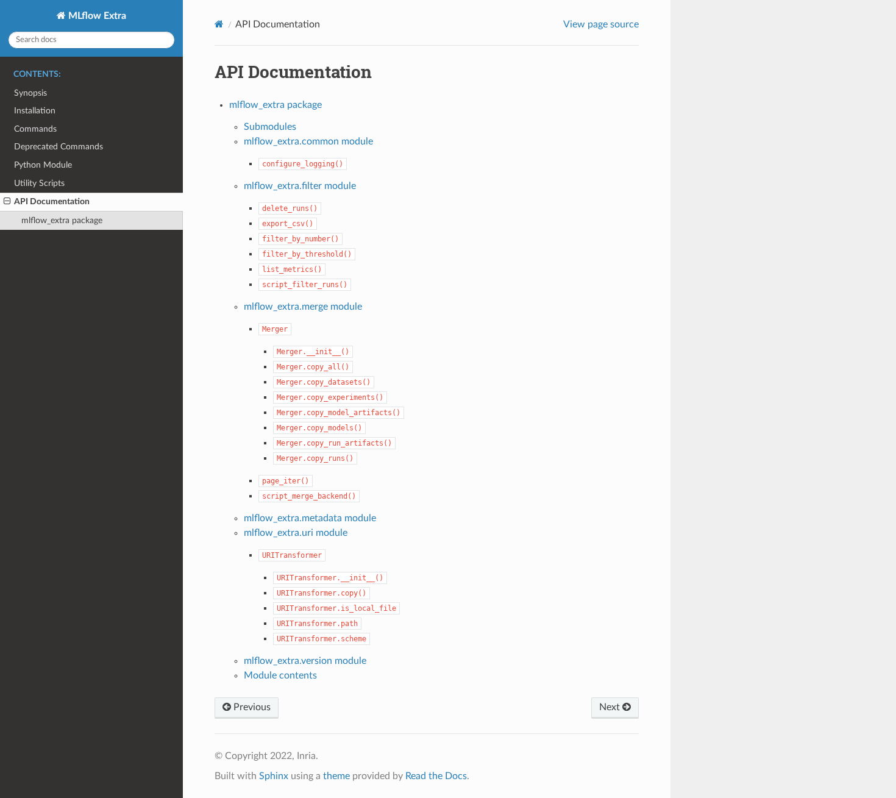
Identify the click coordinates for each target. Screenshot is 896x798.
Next (610, 707)
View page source (601, 24)
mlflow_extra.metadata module (310, 518)
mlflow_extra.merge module (303, 307)
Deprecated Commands (58, 146)
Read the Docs (436, 776)
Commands (35, 129)
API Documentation (52, 201)
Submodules (270, 127)
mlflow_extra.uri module (295, 533)
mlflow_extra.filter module (300, 186)
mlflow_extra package (61, 220)
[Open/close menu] (7, 201)
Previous (251, 707)
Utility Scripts (39, 183)
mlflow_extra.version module (305, 661)
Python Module (43, 164)
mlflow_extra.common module (308, 141)
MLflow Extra (96, 16)
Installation (34, 110)
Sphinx (273, 776)
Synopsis (30, 93)
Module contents (280, 675)
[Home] (219, 24)
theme (336, 776)
